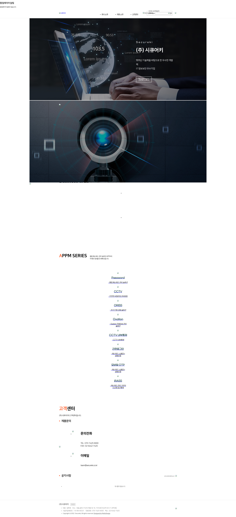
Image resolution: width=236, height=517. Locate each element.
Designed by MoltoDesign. (102, 513)
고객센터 (135, 14)
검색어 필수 (151, 13)
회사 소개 (105, 14)
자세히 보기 (144, 79)
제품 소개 (120, 14)
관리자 (73, 504)
